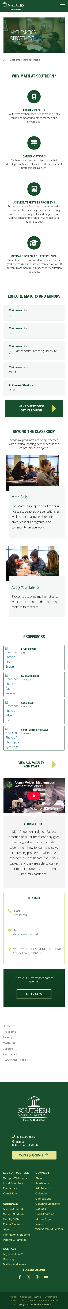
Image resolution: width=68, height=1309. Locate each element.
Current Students (13, 1214)
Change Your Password (30, 1296)
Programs (9, 1032)
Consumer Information (48, 1300)
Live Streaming (44, 1213)
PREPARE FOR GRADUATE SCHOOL (34, 256)
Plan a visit (10, 1188)
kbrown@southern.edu (26, 934)
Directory (8, 1259)
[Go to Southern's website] (13, 6)
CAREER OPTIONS (34, 156)
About (39, 1178)
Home (7, 1026)
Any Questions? (13, 1254)
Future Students (13, 1224)
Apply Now (34, 994)
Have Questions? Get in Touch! (31, 408)
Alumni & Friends (13, 1209)
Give (6, 1229)
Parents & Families (14, 1239)
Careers (8, 1049)
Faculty (8, 1037)
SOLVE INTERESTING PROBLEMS (34, 202)
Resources (10, 1054)
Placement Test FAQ (17, 1060)
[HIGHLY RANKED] (34, 96)
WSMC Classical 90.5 (49, 1229)
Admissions (42, 1188)
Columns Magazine (47, 1203)
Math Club (10, 1043)
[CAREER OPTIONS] (34, 142)
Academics (42, 1183)
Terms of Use (13, 1300)
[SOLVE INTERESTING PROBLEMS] (34, 189)
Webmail (13, 1296)
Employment (51, 1296)
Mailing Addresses (14, 1264)
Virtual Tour (10, 1193)
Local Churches (13, 1183)
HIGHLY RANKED (34, 110)
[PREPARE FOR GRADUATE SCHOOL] (34, 242)
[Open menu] (63, 6)
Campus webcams (15, 1178)
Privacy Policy (28, 1300)
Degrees (40, 1208)
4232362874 (20, 915)
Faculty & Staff (12, 1219)
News (39, 1224)
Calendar (41, 1193)
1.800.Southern (26, 1136)
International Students (17, 1234)
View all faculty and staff (31, 764)
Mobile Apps (43, 1219)
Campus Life (43, 1198)
